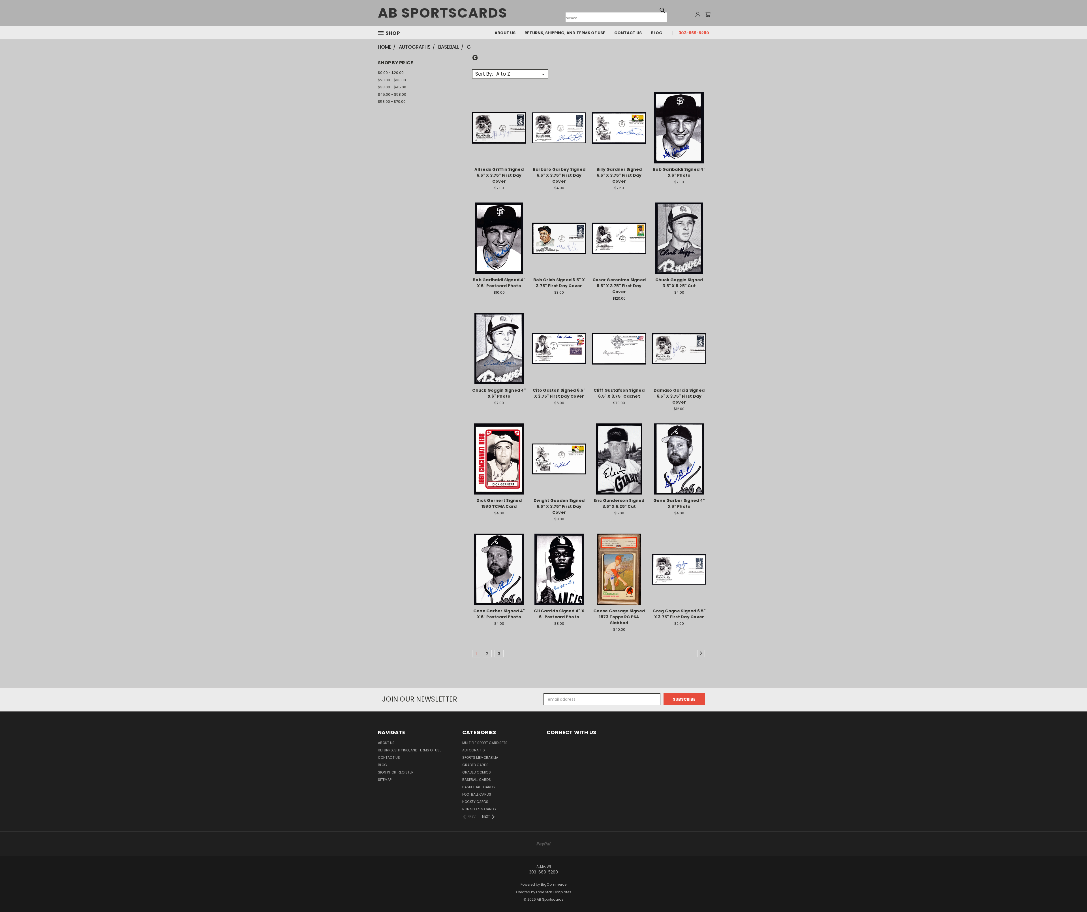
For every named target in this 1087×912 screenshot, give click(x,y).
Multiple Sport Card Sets (485, 742)
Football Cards (476, 794)
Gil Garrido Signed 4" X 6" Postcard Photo (559, 614)
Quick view (499, 116)
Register (406, 772)
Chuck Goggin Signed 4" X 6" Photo (499, 393)
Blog (656, 33)
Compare (497, 127)
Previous (1072, 894)
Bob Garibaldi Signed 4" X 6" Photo (679, 172)
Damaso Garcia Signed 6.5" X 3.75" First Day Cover (679, 396)
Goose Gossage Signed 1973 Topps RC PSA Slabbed (619, 617)
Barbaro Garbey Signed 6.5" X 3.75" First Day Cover (559, 175)
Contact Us (628, 33)
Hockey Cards (475, 801)
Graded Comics (476, 772)
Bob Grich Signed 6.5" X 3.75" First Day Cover (559, 283)
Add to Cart (499, 137)
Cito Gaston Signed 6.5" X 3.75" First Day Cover (559, 393)
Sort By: (484, 74)
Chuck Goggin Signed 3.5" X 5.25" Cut (679, 283)
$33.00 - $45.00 (392, 87)
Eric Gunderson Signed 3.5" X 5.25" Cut (619, 503)
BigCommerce (553, 884)
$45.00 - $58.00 (392, 94)
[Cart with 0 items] (708, 14)
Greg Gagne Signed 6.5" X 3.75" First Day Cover (679, 614)
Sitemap (384, 779)
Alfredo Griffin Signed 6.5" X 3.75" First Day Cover (499, 175)
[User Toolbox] (698, 14)
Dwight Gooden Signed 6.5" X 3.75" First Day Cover (559, 506)
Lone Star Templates (553, 892)
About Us (505, 33)
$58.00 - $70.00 (392, 101)
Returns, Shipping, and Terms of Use (565, 33)
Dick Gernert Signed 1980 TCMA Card (499, 503)
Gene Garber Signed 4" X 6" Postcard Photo (499, 614)
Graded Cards (475, 764)
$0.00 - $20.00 (391, 72)
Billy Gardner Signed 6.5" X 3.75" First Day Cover (619, 175)
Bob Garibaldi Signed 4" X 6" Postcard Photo (499, 283)
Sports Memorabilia (480, 757)
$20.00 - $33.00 (392, 80)
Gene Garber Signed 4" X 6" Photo (679, 503)
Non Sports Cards (479, 809)
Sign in (384, 772)
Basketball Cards (478, 787)
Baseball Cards (476, 779)
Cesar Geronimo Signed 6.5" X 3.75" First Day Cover (619, 286)
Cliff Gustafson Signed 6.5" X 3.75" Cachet (619, 393)
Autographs (473, 750)
